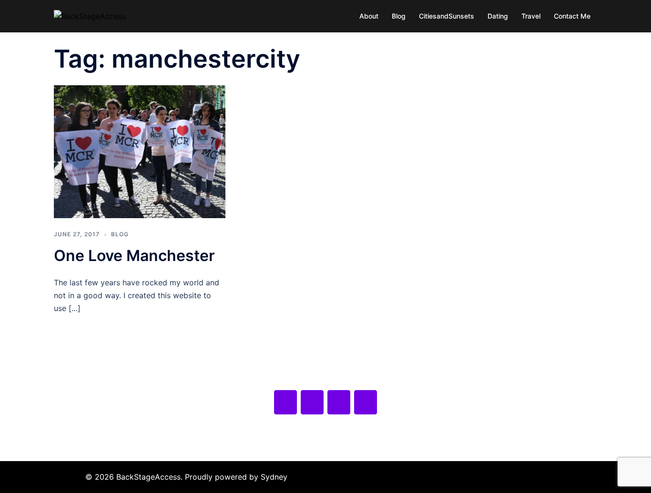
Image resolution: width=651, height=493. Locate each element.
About (368, 16)
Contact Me (572, 16)
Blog (399, 16)
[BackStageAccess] (90, 15)
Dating (498, 16)
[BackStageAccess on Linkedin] (365, 402)
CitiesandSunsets (446, 16)
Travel (530, 16)
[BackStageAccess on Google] (338, 402)
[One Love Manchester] (139, 151)
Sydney (274, 477)
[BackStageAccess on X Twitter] (312, 402)
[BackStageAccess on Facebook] (285, 402)
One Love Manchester (134, 255)
